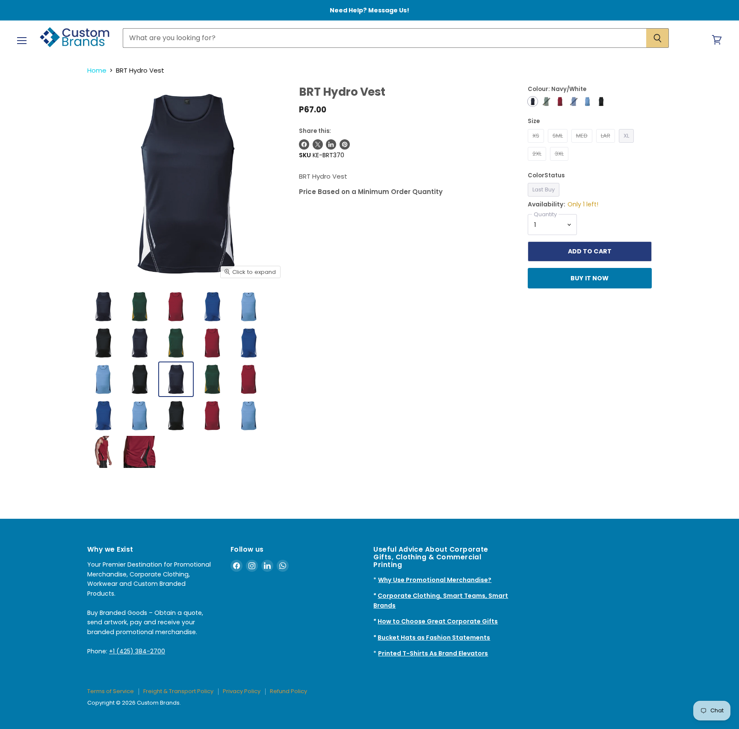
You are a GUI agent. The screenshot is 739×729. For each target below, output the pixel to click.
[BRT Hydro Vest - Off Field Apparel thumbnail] (140, 343)
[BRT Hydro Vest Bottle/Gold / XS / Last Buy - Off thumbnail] (140, 306)
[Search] (657, 38)
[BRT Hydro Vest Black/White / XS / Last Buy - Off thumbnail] (103, 343)
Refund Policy (288, 691)
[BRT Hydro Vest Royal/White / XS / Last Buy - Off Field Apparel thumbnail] (103, 415)
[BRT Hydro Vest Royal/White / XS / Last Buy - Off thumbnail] (212, 306)
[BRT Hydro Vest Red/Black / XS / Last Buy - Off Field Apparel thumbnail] (249, 379)
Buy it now (590, 278)
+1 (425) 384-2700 (137, 651)
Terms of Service (110, 691)
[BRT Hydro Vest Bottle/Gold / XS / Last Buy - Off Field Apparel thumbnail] (212, 379)
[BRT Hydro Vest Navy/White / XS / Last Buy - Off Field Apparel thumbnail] (176, 379)
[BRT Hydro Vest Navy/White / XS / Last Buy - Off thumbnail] (103, 306)
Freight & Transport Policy (178, 691)
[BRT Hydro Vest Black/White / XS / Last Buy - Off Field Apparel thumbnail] (176, 415)
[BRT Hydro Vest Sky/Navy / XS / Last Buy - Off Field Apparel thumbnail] (140, 415)
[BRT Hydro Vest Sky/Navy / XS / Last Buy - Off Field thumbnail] (249, 306)
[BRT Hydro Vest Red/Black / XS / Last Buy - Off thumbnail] (176, 306)
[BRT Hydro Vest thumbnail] (212, 415)
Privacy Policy (241, 691)
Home (96, 70)
